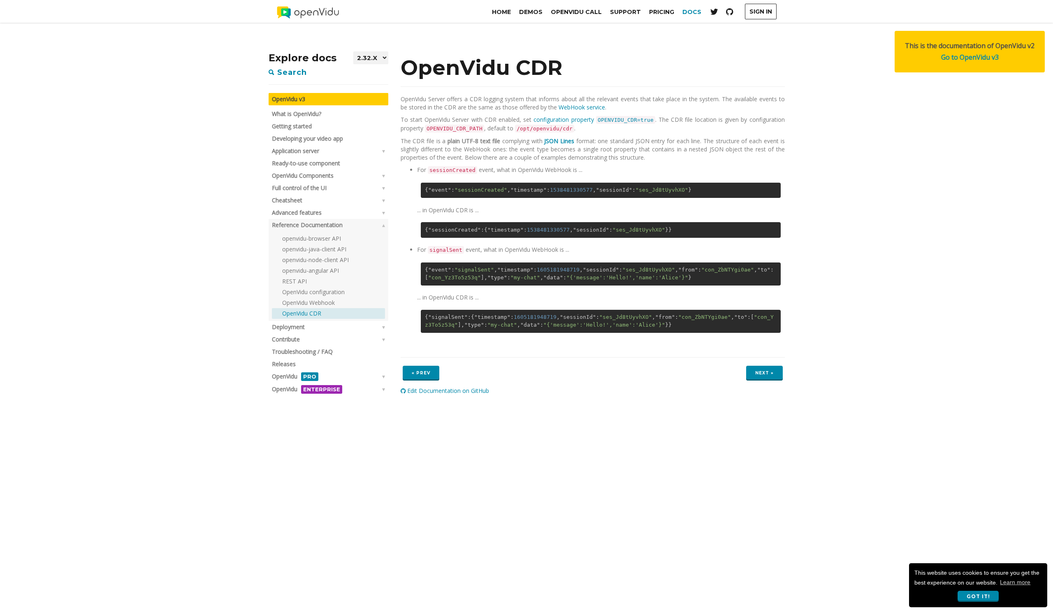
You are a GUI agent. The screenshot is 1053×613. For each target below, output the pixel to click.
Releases (284, 364)
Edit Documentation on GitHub (447, 391)
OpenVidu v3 (288, 99)
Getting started (292, 126)
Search (291, 72)
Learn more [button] (1015, 582)
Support (625, 12)
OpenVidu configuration (313, 292)
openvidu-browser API (311, 238)
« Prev (421, 373)
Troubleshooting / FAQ (302, 351)
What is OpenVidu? (296, 114)
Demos (531, 12)
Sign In (760, 11)
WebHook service (582, 107)
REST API (294, 281)
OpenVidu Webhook (308, 302)
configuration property (593, 119)
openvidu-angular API (310, 270)
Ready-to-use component (306, 163)
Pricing (661, 12)
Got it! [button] (978, 596)
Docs (691, 12)
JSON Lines (559, 141)
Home (501, 12)
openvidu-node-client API (315, 260)
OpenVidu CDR (301, 313)
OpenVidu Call (576, 12)
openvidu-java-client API (314, 249)
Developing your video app (307, 138)
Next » (764, 373)
